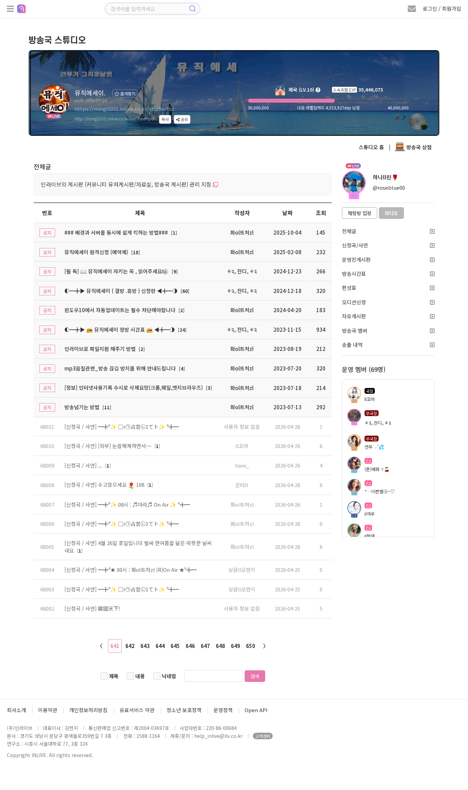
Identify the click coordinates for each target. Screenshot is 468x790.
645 (175, 645)
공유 (184, 119)
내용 (140, 676)
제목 (114, 676)
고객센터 (262, 736)
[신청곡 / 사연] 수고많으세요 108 (105, 484)
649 (235, 645)
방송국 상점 (418, 147)
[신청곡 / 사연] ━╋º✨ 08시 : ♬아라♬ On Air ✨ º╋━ (127, 504)
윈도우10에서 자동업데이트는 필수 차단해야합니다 (119, 310)
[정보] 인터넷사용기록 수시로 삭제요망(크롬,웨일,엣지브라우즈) (133, 387)
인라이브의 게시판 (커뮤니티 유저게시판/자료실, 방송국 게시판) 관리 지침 (127, 184)
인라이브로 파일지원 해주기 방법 (100, 348)
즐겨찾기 (127, 93)
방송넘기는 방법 (81, 407)
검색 (254, 676)
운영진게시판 (356, 259)
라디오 (391, 213)
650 (250, 645)
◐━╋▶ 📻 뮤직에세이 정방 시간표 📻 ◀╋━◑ (119, 329)
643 (145, 645)
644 (160, 645)
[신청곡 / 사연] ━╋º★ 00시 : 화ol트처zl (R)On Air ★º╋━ (130, 569)
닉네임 (169, 676)
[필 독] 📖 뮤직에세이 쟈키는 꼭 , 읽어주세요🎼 (116, 271)
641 (115, 645)
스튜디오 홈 (371, 147)
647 (205, 645)
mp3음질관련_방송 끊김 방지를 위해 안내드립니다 (120, 368)
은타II (241, 484)
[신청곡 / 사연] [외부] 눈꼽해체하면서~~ (108, 445)
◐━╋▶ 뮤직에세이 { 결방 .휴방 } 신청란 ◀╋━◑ (120, 290)
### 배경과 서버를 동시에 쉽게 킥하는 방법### (116, 232)
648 (220, 645)
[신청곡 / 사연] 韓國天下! (92, 608)
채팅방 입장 (359, 213)
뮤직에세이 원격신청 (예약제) (96, 252)
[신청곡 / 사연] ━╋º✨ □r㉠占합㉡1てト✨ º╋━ (121, 426)
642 (130, 645)
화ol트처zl (242, 504)
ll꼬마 (241, 445)
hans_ (242, 465)
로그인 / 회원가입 (442, 8)
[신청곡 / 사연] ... (83, 465)
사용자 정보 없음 (242, 426)
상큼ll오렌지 (242, 569)
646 (190, 645)
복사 (165, 119)
